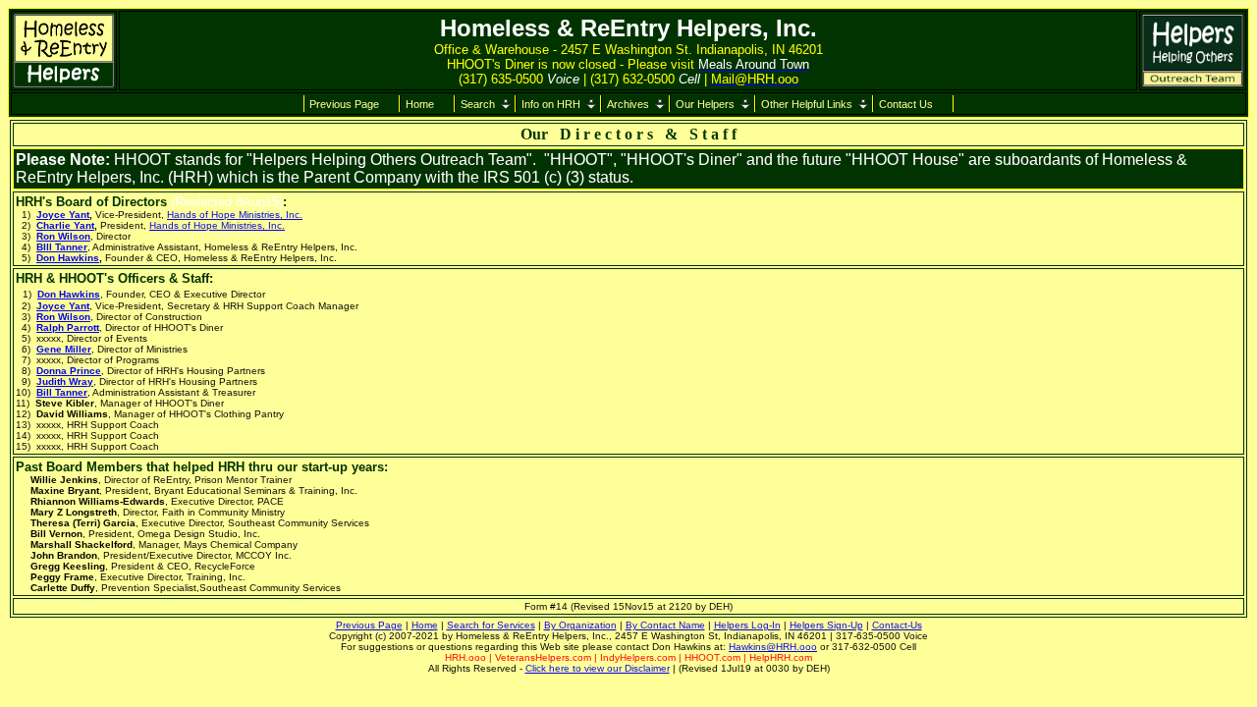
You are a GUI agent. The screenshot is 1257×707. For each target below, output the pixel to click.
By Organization (580, 625)
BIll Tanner (61, 247)
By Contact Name (665, 625)
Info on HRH (550, 104)
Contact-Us (897, 625)
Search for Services (491, 625)
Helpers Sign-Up (826, 625)
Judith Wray (64, 381)
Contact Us (906, 104)
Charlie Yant (65, 225)
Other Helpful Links (806, 104)
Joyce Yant (62, 214)
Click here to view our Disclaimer (597, 668)
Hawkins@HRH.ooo (773, 646)
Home (420, 104)
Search (478, 104)
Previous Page (344, 104)
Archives (628, 104)
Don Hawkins (67, 257)
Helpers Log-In (747, 625)
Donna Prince (68, 370)
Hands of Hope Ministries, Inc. (234, 214)
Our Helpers (705, 104)
